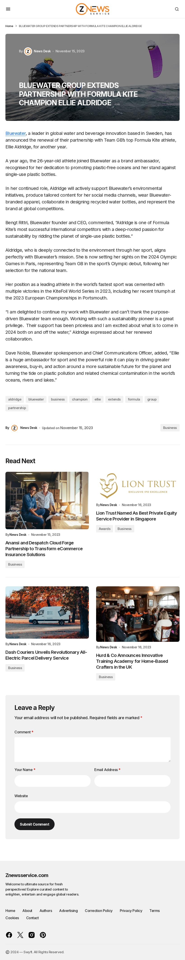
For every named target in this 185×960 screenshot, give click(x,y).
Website (21, 796)
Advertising (68, 910)
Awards (104, 529)
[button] (8, 9)
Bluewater (15, 133)
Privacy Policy (131, 910)
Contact (32, 918)
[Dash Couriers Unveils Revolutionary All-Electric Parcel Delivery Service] (47, 612)
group (152, 399)
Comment (23, 732)
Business (170, 428)
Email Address (107, 769)
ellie (98, 399)
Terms (154, 910)
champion (79, 399)
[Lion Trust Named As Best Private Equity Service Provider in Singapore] (138, 486)
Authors (45, 910)
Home (9, 26)
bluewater (36, 399)
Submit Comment (34, 824)
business (58, 399)
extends (114, 399)
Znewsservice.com (26, 875)
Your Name (24, 769)
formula (134, 399)
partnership (17, 408)
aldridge (14, 399)
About (27, 910)
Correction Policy (99, 910)
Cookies (12, 918)
